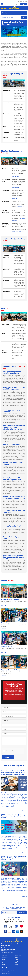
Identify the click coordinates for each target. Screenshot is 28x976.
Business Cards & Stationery (11, 670)
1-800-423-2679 (15, 694)
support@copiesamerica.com (9, 972)
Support (4, 959)
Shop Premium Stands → (18, 231)
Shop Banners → (16, 176)
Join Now (22, 912)
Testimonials (5, 957)
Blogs (16, 964)
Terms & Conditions (6, 961)
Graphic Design (6, 646)
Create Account (5, 973)
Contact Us (11, 4)
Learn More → (4, 605)
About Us (17, 957)
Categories (17, 961)
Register (17, 4)
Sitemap (4, 964)
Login (23, 4)
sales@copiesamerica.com (8, 970)
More (23, 811)
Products (17, 959)
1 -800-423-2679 (5, 945)
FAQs (16, 962)
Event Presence (6, 623)
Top (24, 762)
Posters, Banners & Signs (10, 599)
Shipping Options (6, 962)
